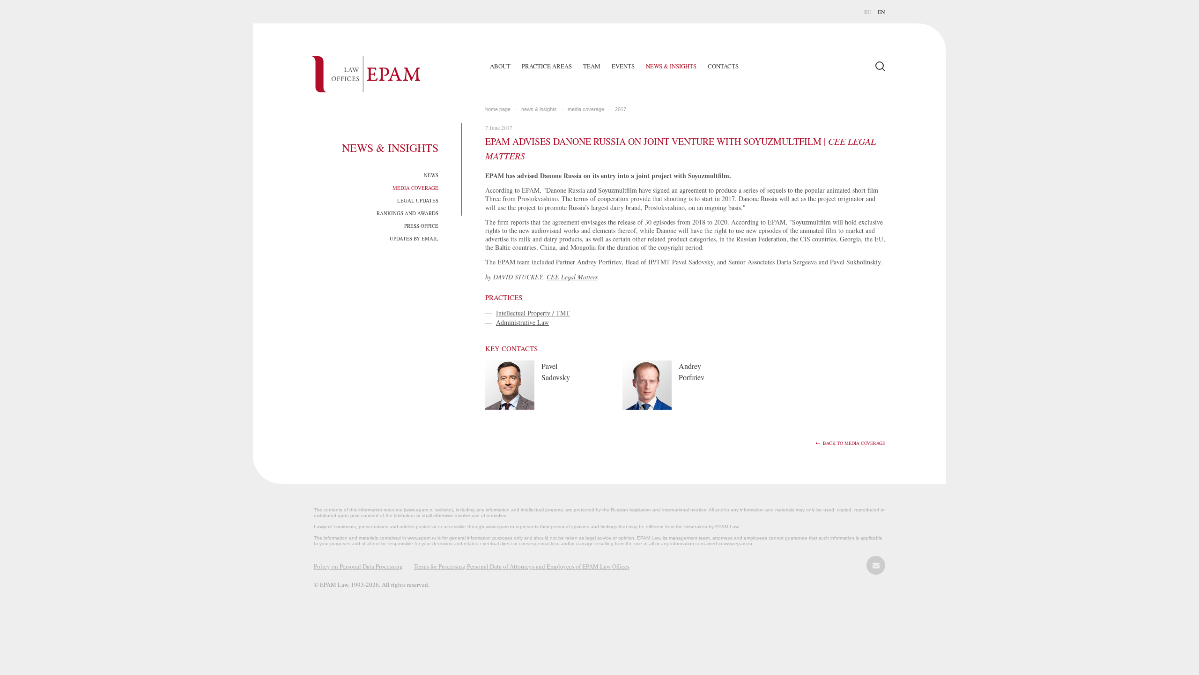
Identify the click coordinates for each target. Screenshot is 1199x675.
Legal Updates (417, 200)
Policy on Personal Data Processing (358, 566)
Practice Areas (547, 66)
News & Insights (671, 66)
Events (623, 66)
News (431, 175)
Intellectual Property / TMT (533, 312)
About (500, 66)
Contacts (723, 66)
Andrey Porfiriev (691, 371)
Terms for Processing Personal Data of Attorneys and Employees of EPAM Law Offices (521, 566)
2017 (620, 109)
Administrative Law (522, 322)
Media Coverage (415, 187)
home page (498, 109)
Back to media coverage (854, 443)
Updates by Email (414, 238)
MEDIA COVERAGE (586, 109)
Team (591, 66)
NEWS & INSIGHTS (539, 109)
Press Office (421, 225)
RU (868, 11)
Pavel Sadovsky (555, 371)
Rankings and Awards (407, 213)
